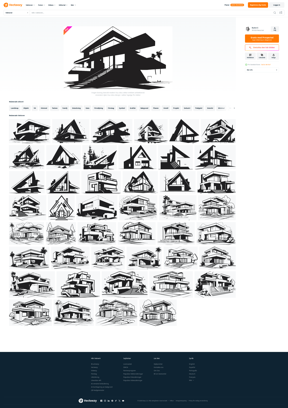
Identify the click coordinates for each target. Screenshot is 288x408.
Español (192, 367)
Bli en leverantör (160, 374)
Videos (50, 5)
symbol (122, 108)
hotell (166, 108)
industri (187, 108)
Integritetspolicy (181, 401)
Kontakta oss (158, 367)
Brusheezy (95, 364)
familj (64, 108)
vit (35, 108)
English (192, 364)
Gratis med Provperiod (262, 38)
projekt (176, 108)
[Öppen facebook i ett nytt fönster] (101, 401)
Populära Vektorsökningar (133, 374)
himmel (44, 108)
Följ (275, 30)
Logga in (276, 5)
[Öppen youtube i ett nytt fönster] (123, 401)
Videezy (94, 370)
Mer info (250, 70)
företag (111, 108)
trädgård (198, 108)
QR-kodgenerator (97, 390)
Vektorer (29, 5)
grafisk (133, 108)
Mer (72, 5)
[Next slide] (232, 108)
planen (156, 108)
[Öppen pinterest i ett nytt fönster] (112, 401)
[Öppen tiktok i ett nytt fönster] (116, 401)
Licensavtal (127, 364)
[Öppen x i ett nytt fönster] (119, 401)
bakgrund (144, 108)
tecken (54, 108)
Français (192, 377)
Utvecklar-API (96, 380)
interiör (210, 108)
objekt (26, 108)
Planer (227, 5)
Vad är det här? (266, 65)
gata (87, 108)
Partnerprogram (129, 370)
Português (193, 370)
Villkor (172, 401)
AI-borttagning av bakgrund (101, 387)
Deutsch (192, 374)
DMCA (125, 367)
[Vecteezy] (13, 5)
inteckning (76, 108)
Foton (40, 5)
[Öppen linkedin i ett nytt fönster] (109, 401)
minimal (221, 108)
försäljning (98, 108)
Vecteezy (94, 367)
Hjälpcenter (158, 364)
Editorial (62, 5)
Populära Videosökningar (132, 380)
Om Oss (157, 370)
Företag (94, 374)
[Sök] (274, 12)
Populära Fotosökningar (132, 377)
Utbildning (95, 377)
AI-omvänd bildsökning (100, 384)
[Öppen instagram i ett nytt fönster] (105, 401)
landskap (14, 108)
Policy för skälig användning (198, 401)
